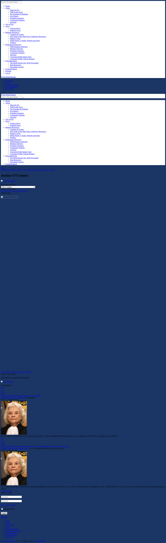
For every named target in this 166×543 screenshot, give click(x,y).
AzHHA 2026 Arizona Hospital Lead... (15, 448)
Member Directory (16, 49)
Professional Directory (13, 45)
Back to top (9, 537)
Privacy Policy (40, 541)
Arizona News (15, 28)
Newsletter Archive (17, 67)
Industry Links (15, 39)
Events (7, 83)
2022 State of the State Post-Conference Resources (28, 36)
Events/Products (11, 69)
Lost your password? (8, 505)
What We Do (14, 10)
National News (15, 30)
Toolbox (13, 43)
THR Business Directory (19, 47)
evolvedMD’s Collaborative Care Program (16, 372)
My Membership (11, 87)
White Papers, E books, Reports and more (25, 41)
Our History (14, 16)
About (7, 8)
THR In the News (16, 12)
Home (7, 6)
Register (8, 71)
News (7, 26)
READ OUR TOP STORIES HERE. (14, 191)
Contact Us (9, 81)
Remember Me (9, 509)
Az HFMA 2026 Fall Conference (13, 398)
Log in (7, 73)
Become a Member (12, 85)
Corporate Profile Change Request (22, 59)
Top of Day (9, 24)
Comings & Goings (17, 34)
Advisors (13, 22)
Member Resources (12, 32)
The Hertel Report (9, 541)
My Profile (9, 89)
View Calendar (6, 491)
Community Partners (17, 20)
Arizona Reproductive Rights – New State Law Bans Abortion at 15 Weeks (28, 170)
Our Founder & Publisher (19, 14)
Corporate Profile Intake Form (20, 57)
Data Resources (15, 65)
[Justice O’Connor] (8, 181)
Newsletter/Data (11, 61)
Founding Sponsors (17, 18)
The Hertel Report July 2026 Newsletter (24, 63)
